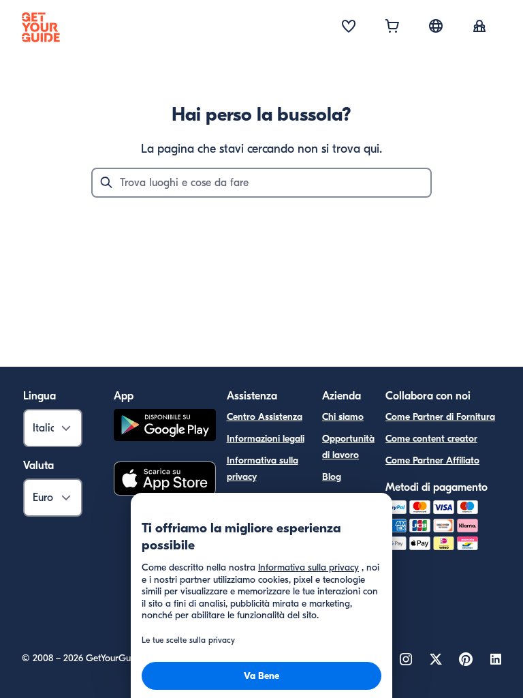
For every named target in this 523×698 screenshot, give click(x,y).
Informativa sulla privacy (262, 469)
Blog (331, 477)
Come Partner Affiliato (432, 460)
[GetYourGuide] (41, 27)
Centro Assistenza (264, 417)
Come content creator (431, 438)
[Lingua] (436, 26)
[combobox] (261, 183)
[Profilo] (479, 27)
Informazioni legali (265, 438)
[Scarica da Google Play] (165, 427)
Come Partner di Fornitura (440, 417)
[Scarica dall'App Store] (165, 480)
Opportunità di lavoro (348, 447)
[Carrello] (392, 27)
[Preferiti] (348, 27)
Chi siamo (343, 417)
